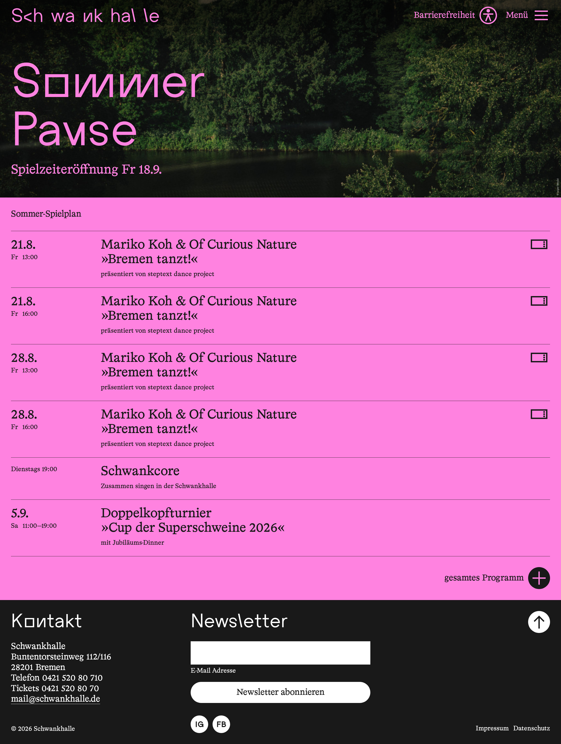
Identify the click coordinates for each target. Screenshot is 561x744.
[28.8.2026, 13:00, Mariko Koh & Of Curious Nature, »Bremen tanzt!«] (280, 372)
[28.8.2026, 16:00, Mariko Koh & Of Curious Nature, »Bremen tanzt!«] (280, 429)
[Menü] (528, 15)
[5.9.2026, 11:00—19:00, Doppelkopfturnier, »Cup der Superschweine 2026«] (280, 528)
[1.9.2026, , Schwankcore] (280, 479)
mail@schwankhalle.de (55, 699)
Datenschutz (531, 728)
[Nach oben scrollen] (539, 622)
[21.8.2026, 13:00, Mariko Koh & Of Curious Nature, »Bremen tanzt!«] (280, 259)
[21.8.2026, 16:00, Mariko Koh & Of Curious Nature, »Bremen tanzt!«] (280, 316)
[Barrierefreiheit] (455, 15)
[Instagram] (199, 724)
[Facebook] (221, 724)
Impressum (492, 728)
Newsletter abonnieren (280, 692)
